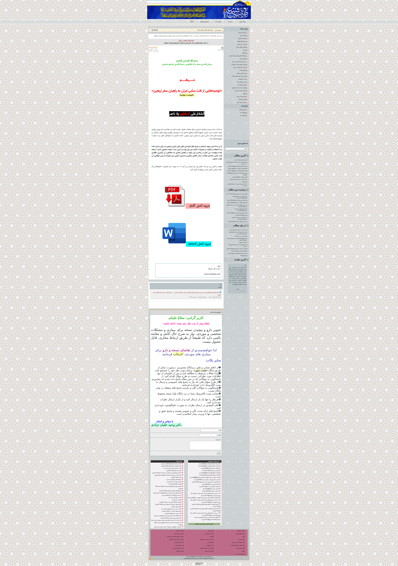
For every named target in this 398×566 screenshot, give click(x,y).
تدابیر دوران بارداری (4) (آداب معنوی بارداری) (237, 253)
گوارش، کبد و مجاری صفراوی (239, 88)
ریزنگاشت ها (243, 113)
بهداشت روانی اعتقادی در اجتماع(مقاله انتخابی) (237, 171)
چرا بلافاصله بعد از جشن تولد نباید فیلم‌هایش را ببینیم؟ (167, 516)
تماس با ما (218, 22)
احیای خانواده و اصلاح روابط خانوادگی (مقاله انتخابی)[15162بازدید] (206, 505)
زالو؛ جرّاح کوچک (243, 256)
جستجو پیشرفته (204, 22)
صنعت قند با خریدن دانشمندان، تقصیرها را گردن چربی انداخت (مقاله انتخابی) (168, 476)
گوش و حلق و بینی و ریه (240, 91)
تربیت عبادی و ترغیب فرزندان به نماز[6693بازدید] (206, 480)
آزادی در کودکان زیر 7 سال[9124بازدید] (209, 486)
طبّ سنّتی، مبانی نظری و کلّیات (239, 76)
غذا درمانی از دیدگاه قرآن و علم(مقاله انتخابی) (237, 166)
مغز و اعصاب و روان (241, 96)
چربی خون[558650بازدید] (241, 215)
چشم (244, 50)
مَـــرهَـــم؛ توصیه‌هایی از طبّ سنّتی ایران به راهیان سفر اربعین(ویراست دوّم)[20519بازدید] (205, 514)
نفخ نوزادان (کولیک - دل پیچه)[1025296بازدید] (237, 202)
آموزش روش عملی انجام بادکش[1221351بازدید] (236, 194)
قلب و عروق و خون (241, 82)
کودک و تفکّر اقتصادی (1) (175, 484)
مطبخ (244, 94)
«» (201, 370)
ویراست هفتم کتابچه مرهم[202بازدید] (209, 464)
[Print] (222, 47)
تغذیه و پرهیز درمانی (241, 47)
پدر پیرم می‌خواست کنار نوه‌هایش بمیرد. (171, 495)
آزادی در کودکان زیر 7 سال (175, 497)
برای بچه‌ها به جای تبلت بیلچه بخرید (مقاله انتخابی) (168, 504)
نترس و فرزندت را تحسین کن (174, 482)
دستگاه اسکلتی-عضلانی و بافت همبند (237, 56)
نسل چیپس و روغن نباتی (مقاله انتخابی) (171, 518)
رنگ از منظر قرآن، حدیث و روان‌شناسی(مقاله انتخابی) (238, 245)
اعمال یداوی (243, 36)
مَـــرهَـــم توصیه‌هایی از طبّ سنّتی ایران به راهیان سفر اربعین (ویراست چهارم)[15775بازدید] (205, 494)
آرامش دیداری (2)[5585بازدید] (211, 489)
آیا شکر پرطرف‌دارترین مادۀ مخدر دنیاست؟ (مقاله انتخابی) (166, 473)
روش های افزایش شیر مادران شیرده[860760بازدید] (241, 209)
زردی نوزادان (244, 182)
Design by (198, 564)
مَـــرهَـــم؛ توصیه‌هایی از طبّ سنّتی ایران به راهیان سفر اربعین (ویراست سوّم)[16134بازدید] (205, 501)
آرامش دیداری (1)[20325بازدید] (210, 491)
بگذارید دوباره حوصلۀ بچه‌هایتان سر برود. (171, 464)
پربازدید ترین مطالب (237, 189)
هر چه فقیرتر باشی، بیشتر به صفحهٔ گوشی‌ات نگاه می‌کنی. (167, 493)
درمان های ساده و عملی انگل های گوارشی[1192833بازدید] (240, 197)
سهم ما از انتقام (209, 30)
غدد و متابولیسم (242, 79)
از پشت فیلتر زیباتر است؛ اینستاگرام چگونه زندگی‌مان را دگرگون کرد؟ (238, 233)
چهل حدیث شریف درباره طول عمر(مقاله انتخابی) (237, 249)
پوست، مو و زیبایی (241, 44)
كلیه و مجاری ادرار (241, 85)
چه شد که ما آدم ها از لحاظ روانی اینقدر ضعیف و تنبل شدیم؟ (166, 520)
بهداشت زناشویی (242, 38)
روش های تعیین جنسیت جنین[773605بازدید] (237, 213)
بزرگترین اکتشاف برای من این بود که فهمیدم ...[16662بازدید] (203, 498)
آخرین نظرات (240, 259)
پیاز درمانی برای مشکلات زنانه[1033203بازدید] (237, 200)
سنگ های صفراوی (243, 242)
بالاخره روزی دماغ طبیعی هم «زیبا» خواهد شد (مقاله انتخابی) (169, 487)
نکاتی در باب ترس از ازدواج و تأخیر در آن (171, 509)
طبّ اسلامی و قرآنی (241, 73)
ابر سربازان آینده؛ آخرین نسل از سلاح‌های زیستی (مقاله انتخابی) (168, 524)
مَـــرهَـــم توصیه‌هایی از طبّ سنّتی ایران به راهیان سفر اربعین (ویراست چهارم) (174, 36)
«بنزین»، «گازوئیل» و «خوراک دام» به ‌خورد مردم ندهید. (167, 527)
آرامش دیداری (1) (176, 500)
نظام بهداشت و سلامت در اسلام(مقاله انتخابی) (237, 168)
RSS (192, 22)
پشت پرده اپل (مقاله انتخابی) (173, 471)
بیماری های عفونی (241, 41)
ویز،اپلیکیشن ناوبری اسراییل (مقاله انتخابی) (170, 491)
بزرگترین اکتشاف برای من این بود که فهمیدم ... (169, 502)
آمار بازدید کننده (199, 562)
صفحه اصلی (242, 22)
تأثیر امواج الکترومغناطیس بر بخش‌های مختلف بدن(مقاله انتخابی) (237, 239)
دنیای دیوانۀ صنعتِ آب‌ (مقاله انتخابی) (171, 511)
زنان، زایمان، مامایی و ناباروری (239, 62)
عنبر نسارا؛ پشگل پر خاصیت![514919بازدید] (237, 221)
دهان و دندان (243, 59)
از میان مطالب (239, 225)
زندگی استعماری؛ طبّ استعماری (238, 65)
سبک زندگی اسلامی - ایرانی (239, 67)
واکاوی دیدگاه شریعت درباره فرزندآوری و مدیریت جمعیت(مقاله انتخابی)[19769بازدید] (207, 518)
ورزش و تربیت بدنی (241, 102)
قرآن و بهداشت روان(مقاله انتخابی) (240, 177)
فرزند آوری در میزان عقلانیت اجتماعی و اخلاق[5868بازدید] (204, 477)
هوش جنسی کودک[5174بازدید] (211, 471)
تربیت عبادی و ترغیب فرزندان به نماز (172, 468)
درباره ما (230, 22)
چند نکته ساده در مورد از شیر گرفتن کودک (238, 179)
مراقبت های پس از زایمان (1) (241, 236)
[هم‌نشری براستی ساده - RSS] (150, 558)
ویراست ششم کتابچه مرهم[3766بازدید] (209, 466)
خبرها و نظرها (242, 110)
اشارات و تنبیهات (242, 33)
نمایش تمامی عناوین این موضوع (204, 524)
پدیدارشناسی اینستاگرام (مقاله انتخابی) (171, 466)
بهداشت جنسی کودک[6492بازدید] (210, 468)
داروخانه (244, 53)
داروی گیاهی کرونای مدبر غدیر (240, 160)
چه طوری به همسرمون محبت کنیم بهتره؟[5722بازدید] (205, 482)
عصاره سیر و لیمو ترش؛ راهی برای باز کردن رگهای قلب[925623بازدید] (237, 206)
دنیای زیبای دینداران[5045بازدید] (210, 484)
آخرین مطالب (240, 155)
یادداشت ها (243, 116)
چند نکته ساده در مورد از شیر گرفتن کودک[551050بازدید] (239, 218)
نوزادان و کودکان (242, 99)
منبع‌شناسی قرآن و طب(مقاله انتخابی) (239, 251)
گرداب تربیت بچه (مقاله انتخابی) (173, 513)
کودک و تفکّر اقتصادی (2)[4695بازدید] (209, 473)
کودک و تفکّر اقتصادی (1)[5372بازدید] (209, 475)
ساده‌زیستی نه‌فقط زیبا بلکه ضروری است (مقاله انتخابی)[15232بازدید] (205, 510)
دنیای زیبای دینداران (176, 507)
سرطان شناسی (242, 70)
